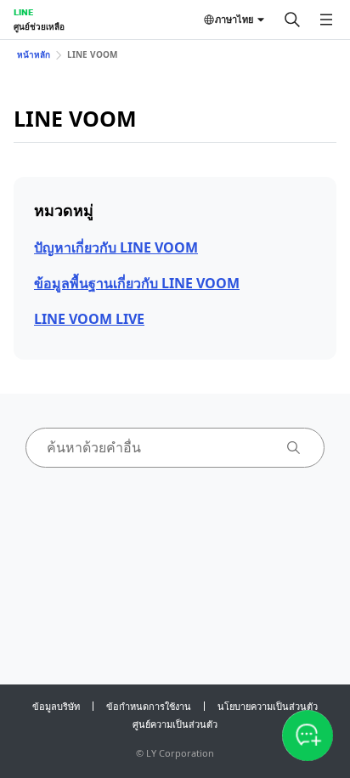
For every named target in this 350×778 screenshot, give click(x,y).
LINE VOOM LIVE (89, 318)
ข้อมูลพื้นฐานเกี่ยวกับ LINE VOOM (137, 283)
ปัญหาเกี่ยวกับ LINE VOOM (116, 247)
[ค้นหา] (292, 20)
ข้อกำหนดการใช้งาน (148, 706)
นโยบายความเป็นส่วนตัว (267, 706)
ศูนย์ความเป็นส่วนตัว (175, 724)
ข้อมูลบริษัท (56, 706)
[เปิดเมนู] (326, 20)
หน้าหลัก (33, 54)
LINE (23, 12)
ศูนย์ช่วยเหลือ (39, 26)
